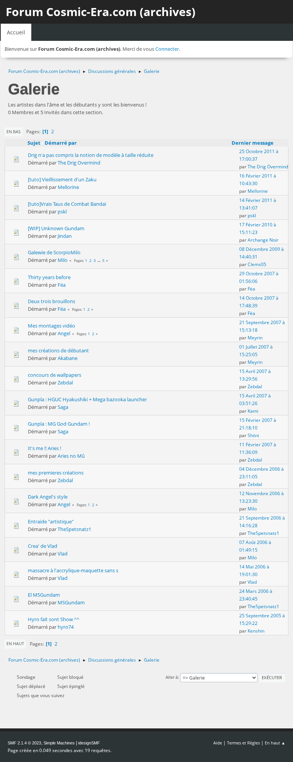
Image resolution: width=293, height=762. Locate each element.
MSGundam (71, 602)
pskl (62, 211)
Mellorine (68, 187)
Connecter (167, 48)
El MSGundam (44, 594)
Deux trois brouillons (51, 301)
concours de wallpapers (54, 374)
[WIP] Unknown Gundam (56, 228)
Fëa (62, 284)
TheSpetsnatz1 (74, 529)
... (99, 260)
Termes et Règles (243, 743)
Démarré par (61, 142)
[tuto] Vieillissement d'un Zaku (62, 179)
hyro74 (66, 626)
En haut (15, 643)
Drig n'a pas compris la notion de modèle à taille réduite (90, 155)
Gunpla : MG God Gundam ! (59, 423)
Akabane (67, 358)
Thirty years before (49, 277)
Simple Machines (59, 743)
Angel (64, 333)
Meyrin (255, 337)
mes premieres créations (56, 472)
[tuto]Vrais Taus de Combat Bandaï (67, 203)
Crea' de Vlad (42, 545)
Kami (253, 411)
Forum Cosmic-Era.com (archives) (100, 11)
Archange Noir (263, 240)
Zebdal (65, 382)
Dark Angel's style (48, 496)
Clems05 (257, 264)
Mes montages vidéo (51, 325)
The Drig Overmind (79, 162)
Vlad (63, 553)
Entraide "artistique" (51, 521)
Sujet (33, 142)
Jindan (65, 235)
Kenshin (256, 631)
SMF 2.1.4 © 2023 (24, 743)
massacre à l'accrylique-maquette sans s (73, 570)
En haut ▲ (275, 743)
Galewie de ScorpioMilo (54, 252)
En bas (13, 131)
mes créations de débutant (58, 350)
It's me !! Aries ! (44, 448)
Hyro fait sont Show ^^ (53, 619)
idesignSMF (89, 743)
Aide (217, 743)
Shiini (253, 435)
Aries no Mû (71, 455)
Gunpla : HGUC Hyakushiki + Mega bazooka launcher (87, 399)
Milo (63, 260)
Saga (63, 407)
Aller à (172, 677)
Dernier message (253, 142)
